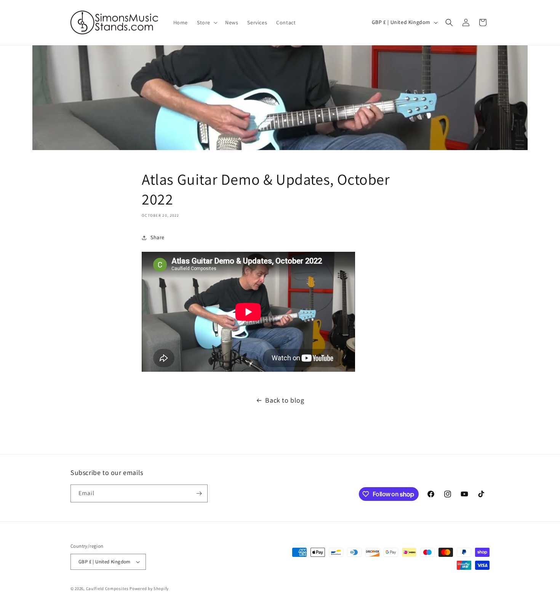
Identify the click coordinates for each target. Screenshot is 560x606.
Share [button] (157, 237)
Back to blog (284, 400)
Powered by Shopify (149, 588)
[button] (206, 22)
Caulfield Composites (108, 588)
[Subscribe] (198, 493)
